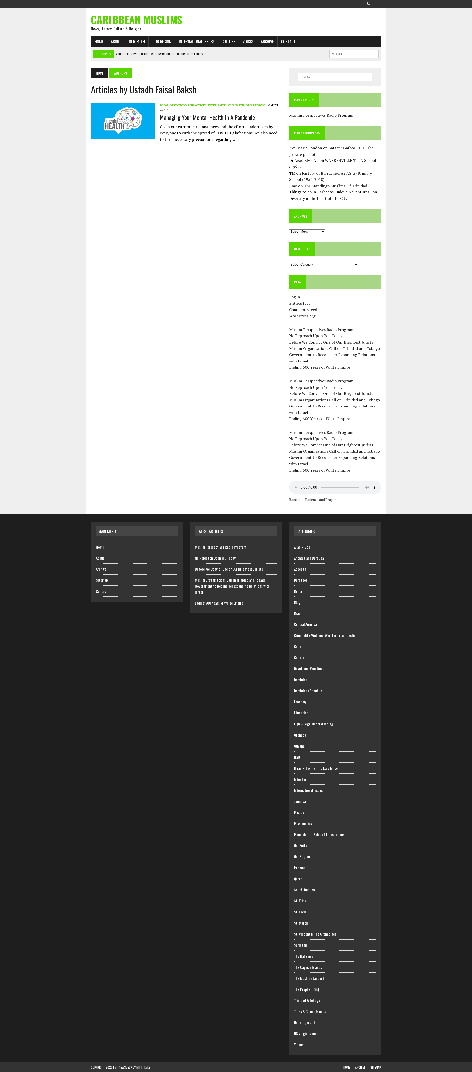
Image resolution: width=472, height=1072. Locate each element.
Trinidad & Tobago (307, 1000)
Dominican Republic (308, 690)
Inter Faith (217, 105)
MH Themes (143, 1067)
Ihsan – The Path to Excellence (316, 768)
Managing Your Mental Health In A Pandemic (207, 117)
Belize (298, 591)
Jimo (293, 185)
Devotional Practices (188, 105)
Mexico (299, 812)
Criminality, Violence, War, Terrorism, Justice (325, 635)
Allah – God (302, 547)
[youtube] (377, 3)
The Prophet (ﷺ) (306, 989)
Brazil (298, 613)
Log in (294, 297)
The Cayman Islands (308, 967)
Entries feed (299, 303)
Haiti (297, 757)
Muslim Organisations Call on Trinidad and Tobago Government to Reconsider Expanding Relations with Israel (334, 355)
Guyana (299, 746)
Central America (305, 624)
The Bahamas (303, 956)
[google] (368, 3)
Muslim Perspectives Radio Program (321, 115)
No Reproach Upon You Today (315, 335)
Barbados (300, 580)
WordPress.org (302, 316)
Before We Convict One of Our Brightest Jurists (331, 342)
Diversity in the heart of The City (318, 198)
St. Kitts (300, 900)
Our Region (161, 41)
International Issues (196, 41)
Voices (248, 41)
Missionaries (303, 823)
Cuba (297, 646)
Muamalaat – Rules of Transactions (319, 834)
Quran (298, 878)
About (116, 41)
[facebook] (350, 3)
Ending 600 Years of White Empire (319, 367)
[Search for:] (335, 77)
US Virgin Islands (306, 1033)
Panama (299, 867)
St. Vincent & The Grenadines (315, 934)
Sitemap (102, 580)
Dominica (300, 679)
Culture (228, 41)
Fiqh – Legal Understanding (313, 723)
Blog (164, 105)
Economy (300, 701)
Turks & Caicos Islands (310, 1011)
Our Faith (137, 41)
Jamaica (300, 801)
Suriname (301, 945)
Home (99, 41)
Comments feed (303, 309)
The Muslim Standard (309, 978)
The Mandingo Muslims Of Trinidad (335, 185)
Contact (288, 41)
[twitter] (359, 3)
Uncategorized (304, 1022)
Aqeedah (300, 569)
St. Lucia (300, 911)
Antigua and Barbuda (309, 558)
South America (304, 889)
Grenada (300, 735)
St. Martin (301, 923)
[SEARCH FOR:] (354, 53)
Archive (267, 41)
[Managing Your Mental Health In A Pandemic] (123, 135)
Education (301, 712)
